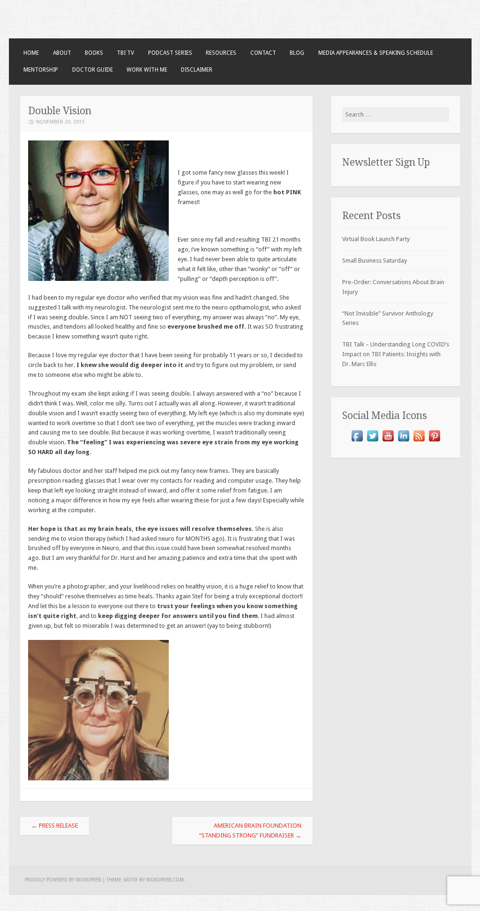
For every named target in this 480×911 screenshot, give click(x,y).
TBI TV (125, 53)
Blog (297, 53)
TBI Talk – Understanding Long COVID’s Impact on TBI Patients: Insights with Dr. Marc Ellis (395, 354)
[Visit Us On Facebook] (357, 441)
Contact (263, 53)
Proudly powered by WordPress (63, 879)
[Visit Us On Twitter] (372, 441)
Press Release (54, 825)
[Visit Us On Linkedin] (403, 441)
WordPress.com (165, 879)
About (62, 53)
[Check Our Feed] (419, 441)
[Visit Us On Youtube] (388, 441)
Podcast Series (170, 53)
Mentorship (40, 69)
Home (31, 53)
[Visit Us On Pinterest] (434, 441)
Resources (221, 53)
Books (94, 53)
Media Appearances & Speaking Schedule (375, 53)
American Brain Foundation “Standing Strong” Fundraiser (250, 830)
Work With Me (147, 69)
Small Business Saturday (374, 260)
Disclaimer (196, 69)
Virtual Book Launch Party (376, 238)
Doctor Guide (92, 69)
